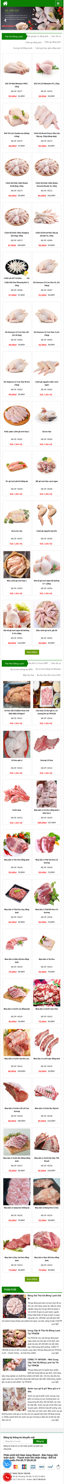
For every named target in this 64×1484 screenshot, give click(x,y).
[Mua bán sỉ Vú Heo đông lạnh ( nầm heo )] (46, 794)
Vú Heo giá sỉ (16, 760)
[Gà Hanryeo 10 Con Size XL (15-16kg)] (46, 266)
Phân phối (10, 1289)
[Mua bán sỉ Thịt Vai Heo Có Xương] (46, 843)
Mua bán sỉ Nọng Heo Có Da (46, 1208)
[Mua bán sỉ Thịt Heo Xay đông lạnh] (17, 893)
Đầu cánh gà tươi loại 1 (17, 581)
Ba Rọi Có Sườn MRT (38, 663)
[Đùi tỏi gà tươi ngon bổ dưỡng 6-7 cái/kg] (46, 564)
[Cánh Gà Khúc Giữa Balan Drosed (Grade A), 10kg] (46, 167)
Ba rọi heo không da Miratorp (48, 669)
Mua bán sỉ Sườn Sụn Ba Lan (16, 1059)
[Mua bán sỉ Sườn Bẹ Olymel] (46, 1092)
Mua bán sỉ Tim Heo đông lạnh (16, 860)
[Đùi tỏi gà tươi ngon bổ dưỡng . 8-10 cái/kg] (17, 614)
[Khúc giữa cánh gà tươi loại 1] (17, 415)
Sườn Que (16, 810)
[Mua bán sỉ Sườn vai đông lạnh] (17, 992)
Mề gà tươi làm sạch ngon (47, 481)
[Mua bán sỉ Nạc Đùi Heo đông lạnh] (46, 1241)
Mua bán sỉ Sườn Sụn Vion (47, 1009)
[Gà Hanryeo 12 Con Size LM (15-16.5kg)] (17, 316)
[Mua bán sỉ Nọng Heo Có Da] (46, 1191)
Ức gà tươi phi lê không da (17, 481)
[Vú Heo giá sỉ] (17, 744)
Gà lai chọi (46, 432)
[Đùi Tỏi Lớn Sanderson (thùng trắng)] (17, 117)
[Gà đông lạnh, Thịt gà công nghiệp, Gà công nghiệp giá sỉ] (5, 3)
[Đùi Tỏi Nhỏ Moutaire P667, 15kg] (17, 67)
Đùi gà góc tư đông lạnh (38, 36)
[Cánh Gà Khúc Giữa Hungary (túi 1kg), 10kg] (17, 216)
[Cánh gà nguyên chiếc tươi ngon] (46, 365)
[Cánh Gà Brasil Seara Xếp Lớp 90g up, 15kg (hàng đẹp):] (46, 117)
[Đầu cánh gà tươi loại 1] (17, 564)
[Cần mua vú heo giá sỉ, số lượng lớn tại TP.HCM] (46, 694)
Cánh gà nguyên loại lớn (46, 531)
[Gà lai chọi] (46, 415)
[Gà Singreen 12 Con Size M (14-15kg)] (17, 365)
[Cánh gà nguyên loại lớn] (46, 515)
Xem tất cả (56, 36)
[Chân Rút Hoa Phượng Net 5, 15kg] (17, 266)
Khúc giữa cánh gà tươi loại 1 (16, 432)
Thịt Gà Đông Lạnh (14, 36)
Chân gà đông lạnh (53, 42)
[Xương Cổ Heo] (46, 744)
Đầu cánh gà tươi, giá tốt (46, 630)
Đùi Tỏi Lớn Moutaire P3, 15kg (46, 84)
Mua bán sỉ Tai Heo (47, 959)
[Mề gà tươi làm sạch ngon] (46, 465)
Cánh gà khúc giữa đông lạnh (48, 48)
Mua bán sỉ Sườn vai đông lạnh (17, 1009)
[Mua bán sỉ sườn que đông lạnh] (46, 1042)
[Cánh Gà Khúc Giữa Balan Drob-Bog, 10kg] (17, 167)
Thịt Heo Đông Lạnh (14, 663)
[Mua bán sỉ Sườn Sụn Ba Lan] (17, 1042)
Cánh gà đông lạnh (33, 42)
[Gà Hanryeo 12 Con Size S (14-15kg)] (46, 316)
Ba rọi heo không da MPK (22, 669)
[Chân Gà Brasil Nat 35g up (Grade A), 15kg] (46, 216)
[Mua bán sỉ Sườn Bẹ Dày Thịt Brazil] (46, 1142)
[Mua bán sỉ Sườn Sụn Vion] (46, 992)
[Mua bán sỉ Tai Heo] (46, 943)
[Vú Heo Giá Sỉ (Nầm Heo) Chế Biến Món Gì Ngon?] (17, 694)
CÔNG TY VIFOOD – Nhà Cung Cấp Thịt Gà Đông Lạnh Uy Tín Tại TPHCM (43, 1362)
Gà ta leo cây (16, 531)
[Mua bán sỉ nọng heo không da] (17, 1191)
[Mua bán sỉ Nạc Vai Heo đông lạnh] (17, 1241)
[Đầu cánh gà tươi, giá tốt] (46, 614)
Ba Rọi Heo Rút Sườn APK (49, 675)
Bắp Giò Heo (28, 675)
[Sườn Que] (17, 794)
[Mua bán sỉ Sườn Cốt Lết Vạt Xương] (17, 1092)
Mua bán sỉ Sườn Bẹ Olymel (46, 1108)
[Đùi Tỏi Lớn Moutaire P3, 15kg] (46, 67)
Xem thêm (32, 652)
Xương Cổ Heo (46, 760)
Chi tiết (55, 1324)
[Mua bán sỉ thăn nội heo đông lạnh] (17, 943)
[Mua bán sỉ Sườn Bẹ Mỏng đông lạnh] (17, 1142)
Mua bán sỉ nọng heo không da (16, 1208)
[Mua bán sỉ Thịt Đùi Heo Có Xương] (46, 893)
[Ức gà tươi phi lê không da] (17, 465)
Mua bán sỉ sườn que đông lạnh (46, 1059)
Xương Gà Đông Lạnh (22, 48)
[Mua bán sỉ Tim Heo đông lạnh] (17, 843)
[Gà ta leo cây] (17, 515)
